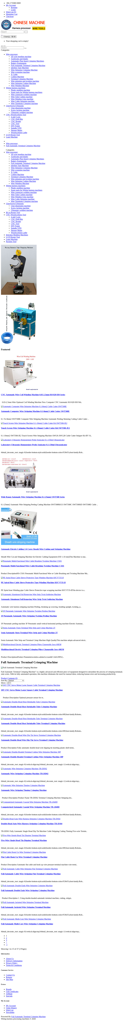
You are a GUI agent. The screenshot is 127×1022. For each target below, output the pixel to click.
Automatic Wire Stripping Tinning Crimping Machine (24, 790)
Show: (3, 683)
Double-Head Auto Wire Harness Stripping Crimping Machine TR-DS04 (31, 824)
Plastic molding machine (20, 90)
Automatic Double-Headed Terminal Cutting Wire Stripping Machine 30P (32, 757)
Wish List (9, 1010)
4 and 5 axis (15, 117)
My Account (11, 1006)
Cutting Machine (17, 77)
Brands (9, 989)
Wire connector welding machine (24, 94)
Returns (9, 977)
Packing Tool (11, 242)
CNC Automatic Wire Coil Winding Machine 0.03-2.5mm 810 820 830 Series (33, 395)
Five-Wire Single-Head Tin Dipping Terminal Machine (24, 840)
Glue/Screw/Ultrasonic (15, 106)
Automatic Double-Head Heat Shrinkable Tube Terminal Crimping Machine (33, 723)
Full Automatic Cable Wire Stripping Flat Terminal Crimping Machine (31, 874)
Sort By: (4, 680)
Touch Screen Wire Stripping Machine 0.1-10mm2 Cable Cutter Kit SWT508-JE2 (35, 428)
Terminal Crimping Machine (22, 79)
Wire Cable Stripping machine (22, 101)
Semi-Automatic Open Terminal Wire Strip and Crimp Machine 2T (29, 633)
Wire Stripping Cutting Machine (23, 83)
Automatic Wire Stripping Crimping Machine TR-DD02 (24, 774)
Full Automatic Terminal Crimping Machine (28, 65)
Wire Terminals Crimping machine (24, 103)
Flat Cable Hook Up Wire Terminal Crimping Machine (24, 857)
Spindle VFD (16, 128)
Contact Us (10, 975)
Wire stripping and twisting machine (25, 81)
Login (13, 10)
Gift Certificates (12, 991)
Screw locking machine (20, 110)
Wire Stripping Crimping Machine (24, 70)
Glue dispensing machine (21, 108)
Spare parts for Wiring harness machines (26, 92)
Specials (9, 996)
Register (14, 7)
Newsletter (10, 1012)
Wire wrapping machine (20, 72)
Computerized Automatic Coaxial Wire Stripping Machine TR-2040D (30, 807)
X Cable (14, 74)
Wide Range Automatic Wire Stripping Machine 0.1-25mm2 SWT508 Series (33, 497)
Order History (11, 1008)
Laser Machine (12, 137)
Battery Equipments (18, 63)
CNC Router (16, 121)
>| (6, 945)
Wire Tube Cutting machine (21, 97)
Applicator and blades (19, 59)
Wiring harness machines (15, 88)
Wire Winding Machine (20, 86)
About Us (10, 959)
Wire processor (12, 54)
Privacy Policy (11, 963)
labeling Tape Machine (20, 68)
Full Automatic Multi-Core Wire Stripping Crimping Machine (27, 924)
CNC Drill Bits (17, 119)
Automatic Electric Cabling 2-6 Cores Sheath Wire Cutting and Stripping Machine (35, 549)
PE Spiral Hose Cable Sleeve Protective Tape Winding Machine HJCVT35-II (33, 582)
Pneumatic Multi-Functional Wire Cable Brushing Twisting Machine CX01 (32, 566)
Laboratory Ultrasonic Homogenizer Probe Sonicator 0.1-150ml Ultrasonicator (34, 445)
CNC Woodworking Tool (16, 115)
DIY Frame (15, 126)
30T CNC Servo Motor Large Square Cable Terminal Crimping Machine (32, 690)
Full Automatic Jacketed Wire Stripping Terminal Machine (26, 907)
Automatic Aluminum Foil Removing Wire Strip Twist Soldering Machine (32, 599)
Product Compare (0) (9, 678)
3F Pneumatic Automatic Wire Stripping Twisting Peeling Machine (29, 616)
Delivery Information (14, 961)
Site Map (9, 979)
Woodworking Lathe (19, 132)
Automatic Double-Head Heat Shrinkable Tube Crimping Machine (29, 707)
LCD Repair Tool (13, 135)
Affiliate (9, 994)
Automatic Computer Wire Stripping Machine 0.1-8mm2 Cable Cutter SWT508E (35, 411)
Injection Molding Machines (17, 235)
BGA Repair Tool (13, 212)
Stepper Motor (16, 130)
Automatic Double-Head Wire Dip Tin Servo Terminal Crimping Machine (32, 740)
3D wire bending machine (21, 57)
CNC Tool (15, 124)
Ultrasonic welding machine (22, 112)
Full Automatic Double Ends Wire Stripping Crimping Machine (28, 890)
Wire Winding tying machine (22, 99)
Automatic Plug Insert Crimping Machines (27, 61)
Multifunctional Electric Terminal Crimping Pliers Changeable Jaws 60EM (32, 649)
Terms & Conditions (14, 965)
